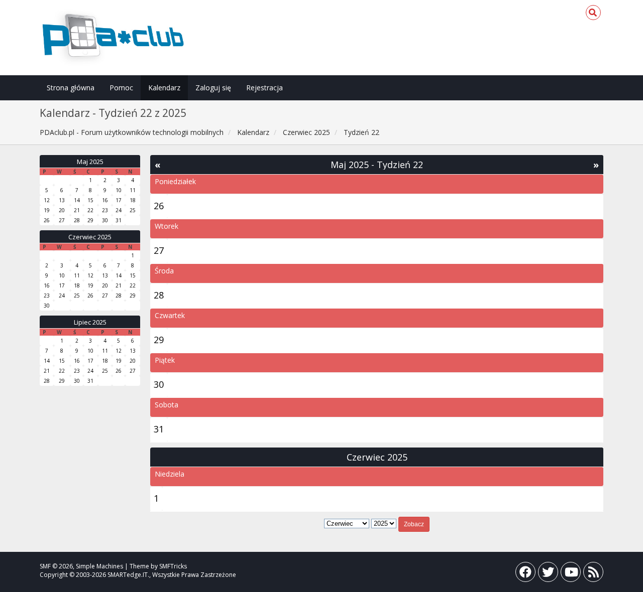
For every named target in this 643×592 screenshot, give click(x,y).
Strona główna (70, 87)
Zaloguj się (213, 87)
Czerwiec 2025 (90, 236)
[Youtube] (571, 574)
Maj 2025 (90, 161)
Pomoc (121, 87)
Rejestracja (264, 87)
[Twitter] (548, 574)
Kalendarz (164, 87)
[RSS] (593, 574)
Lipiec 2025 (90, 322)
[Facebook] (525, 574)
